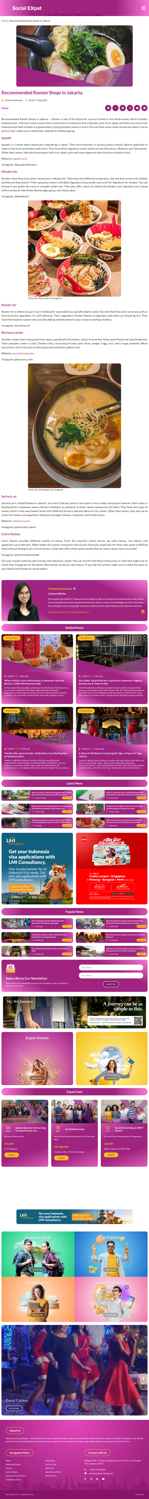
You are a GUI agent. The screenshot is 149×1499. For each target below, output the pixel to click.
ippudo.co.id (20, 158)
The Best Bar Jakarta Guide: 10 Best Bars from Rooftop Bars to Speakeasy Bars (49, 936)
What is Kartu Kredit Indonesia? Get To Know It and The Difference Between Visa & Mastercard (51, 807)
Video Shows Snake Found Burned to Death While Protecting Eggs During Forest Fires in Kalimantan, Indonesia (51, 822)
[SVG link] (27, 8)
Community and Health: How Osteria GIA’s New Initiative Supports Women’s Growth (124, 807)
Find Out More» (123, 1441)
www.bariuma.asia (23, 353)
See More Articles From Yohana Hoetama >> (69, 612)
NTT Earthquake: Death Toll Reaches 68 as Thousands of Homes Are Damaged (48, 922)
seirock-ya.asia (21, 520)
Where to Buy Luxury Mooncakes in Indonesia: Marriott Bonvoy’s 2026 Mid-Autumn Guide (34, 682)
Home (4, 20)
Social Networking (24, 1129)
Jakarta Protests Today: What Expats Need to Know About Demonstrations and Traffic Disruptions (51, 793)
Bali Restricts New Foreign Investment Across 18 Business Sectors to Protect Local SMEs (124, 949)
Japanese (93, 119)
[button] (143, 8)
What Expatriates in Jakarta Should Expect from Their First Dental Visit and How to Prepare (124, 922)
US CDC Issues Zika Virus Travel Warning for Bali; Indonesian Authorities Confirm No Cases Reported (126, 793)
